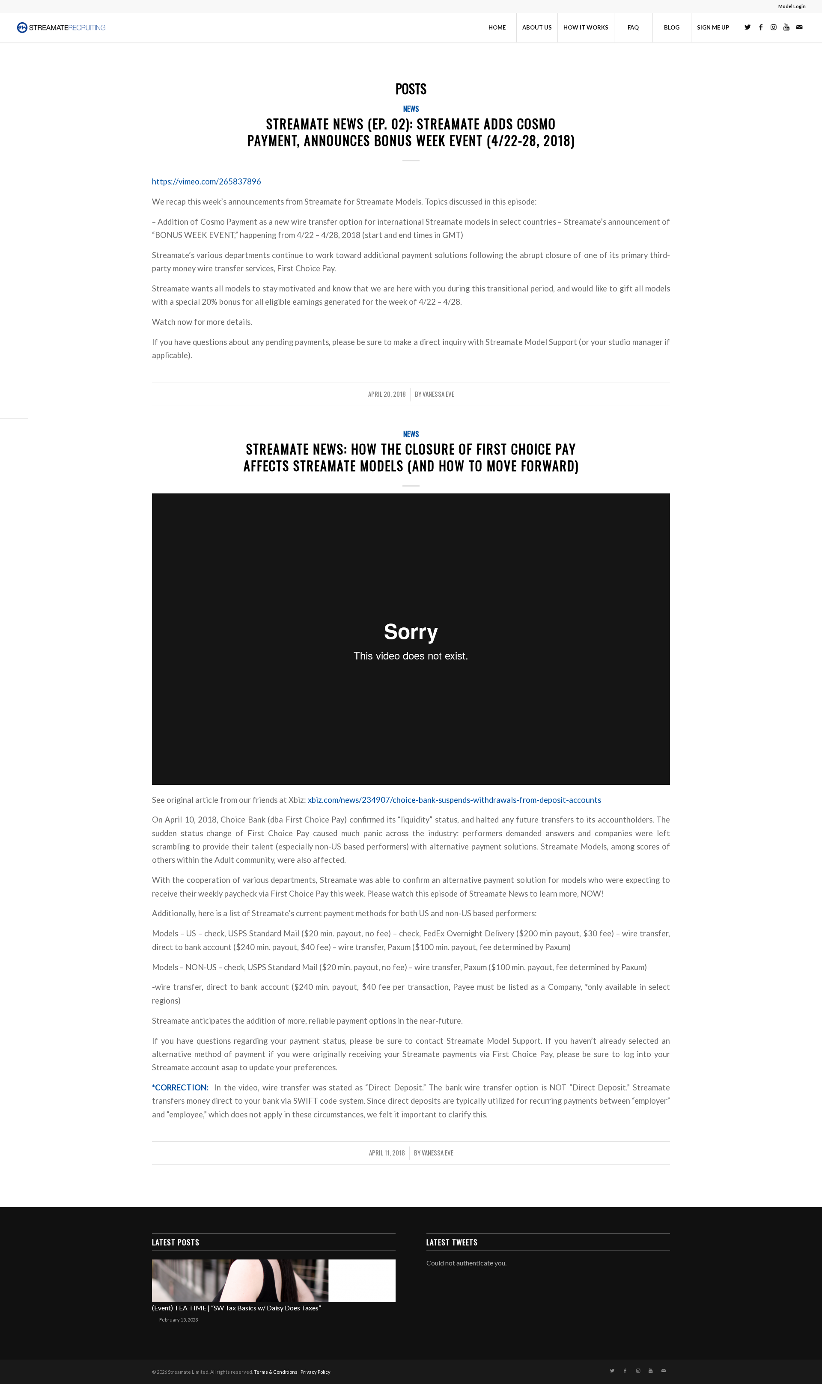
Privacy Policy (316, 1372)
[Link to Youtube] (786, 27)
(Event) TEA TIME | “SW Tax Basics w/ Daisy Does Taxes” (236, 1308)
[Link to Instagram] (773, 27)
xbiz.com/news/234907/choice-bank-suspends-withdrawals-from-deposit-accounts (454, 800)
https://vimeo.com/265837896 (206, 181)
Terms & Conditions (276, 1372)
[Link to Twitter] (748, 27)
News (411, 108)
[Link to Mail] (799, 27)
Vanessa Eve (438, 393)
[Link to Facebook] (760, 27)
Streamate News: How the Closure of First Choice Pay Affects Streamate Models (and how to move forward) (411, 457)
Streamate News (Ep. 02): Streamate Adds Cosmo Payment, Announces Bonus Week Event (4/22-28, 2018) (411, 132)
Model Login (792, 6)
